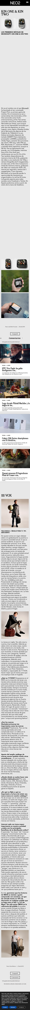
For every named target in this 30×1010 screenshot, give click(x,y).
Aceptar (5, 1007)
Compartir (15, 334)
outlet (18, 655)
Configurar (21, 1007)
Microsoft (25, 108)
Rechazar (13, 1007)
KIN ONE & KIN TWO (12, 12)
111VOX (11, 580)
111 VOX (6, 495)
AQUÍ (3, 1004)
